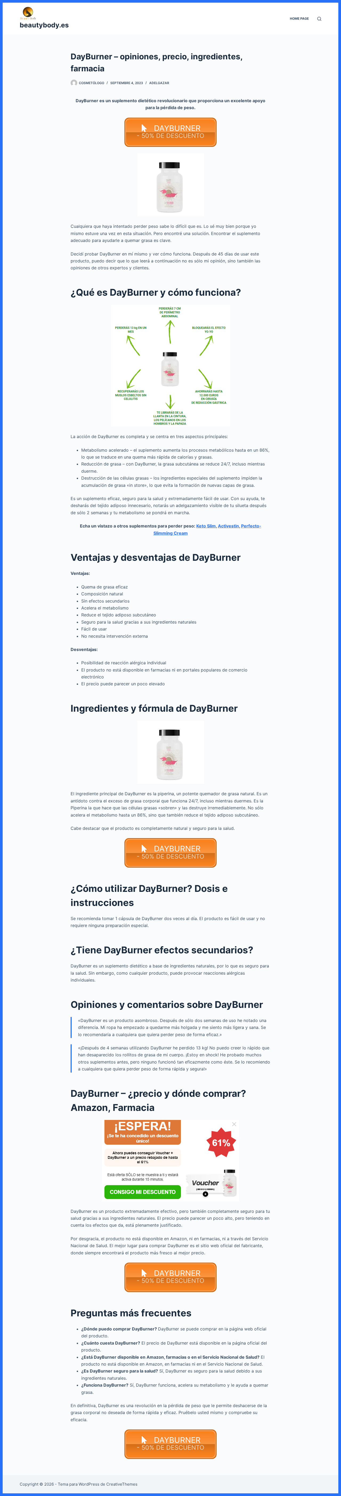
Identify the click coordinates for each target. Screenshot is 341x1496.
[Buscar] (319, 19)
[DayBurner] (170, 1160)
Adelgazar (159, 83)
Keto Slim (206, 526)
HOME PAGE (299, 18)
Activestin (228, 526)
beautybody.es (44, 25)
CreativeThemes (121, 1484)
